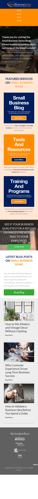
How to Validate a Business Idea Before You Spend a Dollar (18, 410)
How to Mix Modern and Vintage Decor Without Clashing (17, 327)
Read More (9, 335)
